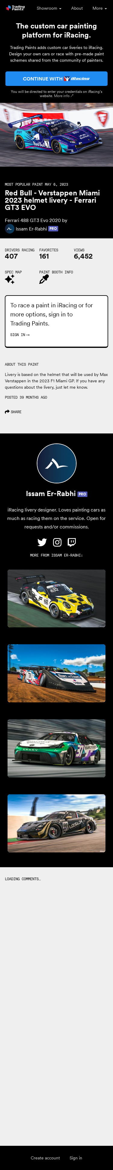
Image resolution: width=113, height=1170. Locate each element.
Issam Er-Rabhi (66, 555)
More (98, 8)
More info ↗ (64, 95)
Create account (45, 1158)
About (77, 8)
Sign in (76, 1158)
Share (16, 412)
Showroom (47, 8)
